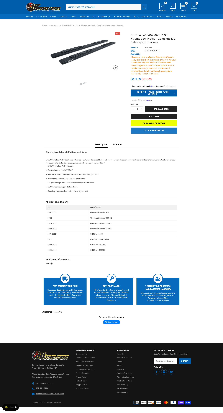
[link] (65, 291)
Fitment (117, 144)
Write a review (111, 322)
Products (52, 26)
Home (44, 26)
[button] (183, 7)
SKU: (133, 51)
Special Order (161, 109)
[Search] (106, 7)
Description (101, 144)
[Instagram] (164, 371)
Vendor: (134, 48)
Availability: (136, 54)
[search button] (144, 7)
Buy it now (154, 117)
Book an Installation (154, 123)
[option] (82, 52)
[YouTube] (171, 371)
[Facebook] (156, 371)
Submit (185, 361)
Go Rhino (148, 48)
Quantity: (134, 104)
